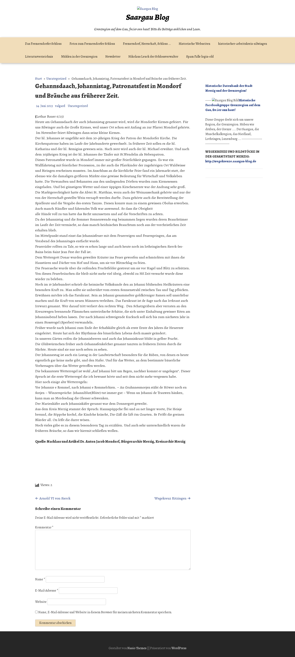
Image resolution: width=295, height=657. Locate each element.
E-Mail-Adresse (46, 590)
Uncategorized (56, 78)
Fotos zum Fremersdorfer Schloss (92, 44)
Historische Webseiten (194, 44)
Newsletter (112, 56)
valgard (60, 106)
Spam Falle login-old (200, 56)
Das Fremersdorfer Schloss (43, 44)
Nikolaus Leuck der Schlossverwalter (153, 56)
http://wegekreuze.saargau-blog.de (230, 161)
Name (40, 579)
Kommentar (44, 527)
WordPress (178, 648)
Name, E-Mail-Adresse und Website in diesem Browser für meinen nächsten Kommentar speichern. (105, 612)
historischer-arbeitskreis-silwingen (242, 44)
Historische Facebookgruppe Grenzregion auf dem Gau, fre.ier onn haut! (232, 105)
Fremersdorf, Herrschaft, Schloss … (147, 44)
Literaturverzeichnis (39, 56)
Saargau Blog (147, 17)
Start (38, 78)
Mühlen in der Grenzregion (79, 56)
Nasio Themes (137, 648)
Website (41, 602)
